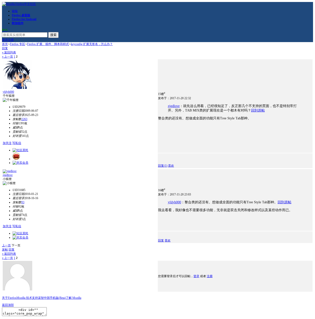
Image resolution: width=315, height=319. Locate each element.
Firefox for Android (24, 19)
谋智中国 (44, 298)
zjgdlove (174, 106)
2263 (24, 119)
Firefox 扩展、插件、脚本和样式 (48, 44)
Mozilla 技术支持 (27, 298)
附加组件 (18, 23)
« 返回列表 (9, 52)
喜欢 (171, 165)
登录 (5, 40)
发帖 (5, 249)
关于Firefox (9, 298)
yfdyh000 (8, 92)
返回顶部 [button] (8, 305)
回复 (5, 48)
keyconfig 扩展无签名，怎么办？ (92, 44)
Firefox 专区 (17, 44)
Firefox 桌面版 (21, 15)
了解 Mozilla (73, 298)
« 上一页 (7, 56)
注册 (11, 40)
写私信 (16, 143)
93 (22, 202)
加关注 (7, 143)
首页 (5, 44)
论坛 (15, 11)
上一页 (6, 245)
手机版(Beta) (58, 298)
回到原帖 (258, 110)
